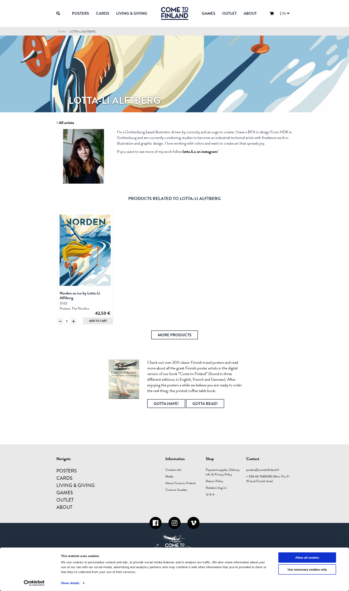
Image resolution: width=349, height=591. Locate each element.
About (250, 13)
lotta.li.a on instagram (200, 151)
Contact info (173, 469)
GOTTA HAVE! (166, 404)
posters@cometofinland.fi (262, 469)
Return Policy (214, 481)
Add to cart (98, 321)
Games (208, 13)
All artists (66, 122)
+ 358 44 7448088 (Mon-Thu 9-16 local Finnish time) (268, 479)
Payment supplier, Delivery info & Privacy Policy (223, 472)
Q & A (210, 494)
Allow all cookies (307, 557)
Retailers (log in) (216, 487)
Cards (102, 13)
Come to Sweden (176, 489)
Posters (80, 13)
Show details (70, 583)
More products (174, 335)
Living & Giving (131, 13)
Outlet (229, 13)
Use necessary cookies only (307, 569)
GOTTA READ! (205, 404)
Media (169, 476)
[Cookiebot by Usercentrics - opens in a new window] (34, 583)
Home (61, 31)
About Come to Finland (180, 483)
